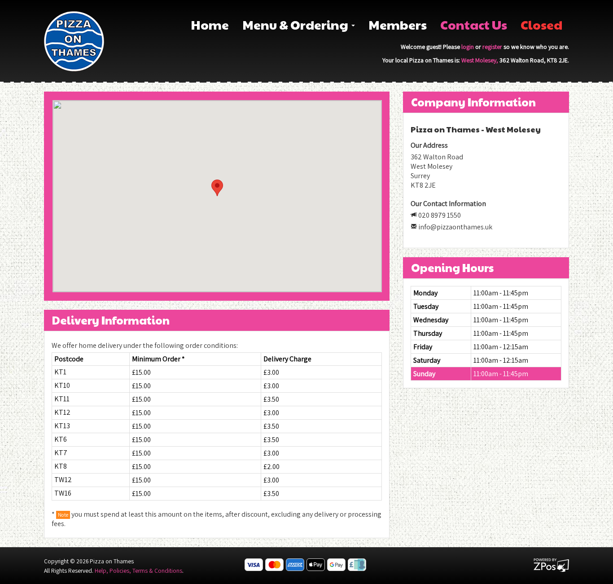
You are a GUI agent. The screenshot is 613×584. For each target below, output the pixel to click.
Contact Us (473, 24)
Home (210, 24)
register (492, 47)
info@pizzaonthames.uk (455, 227)
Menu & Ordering (296, 24)
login (467, 47)
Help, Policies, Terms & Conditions (138, 570)
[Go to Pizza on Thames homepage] (74, 40)
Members (397, 24)
